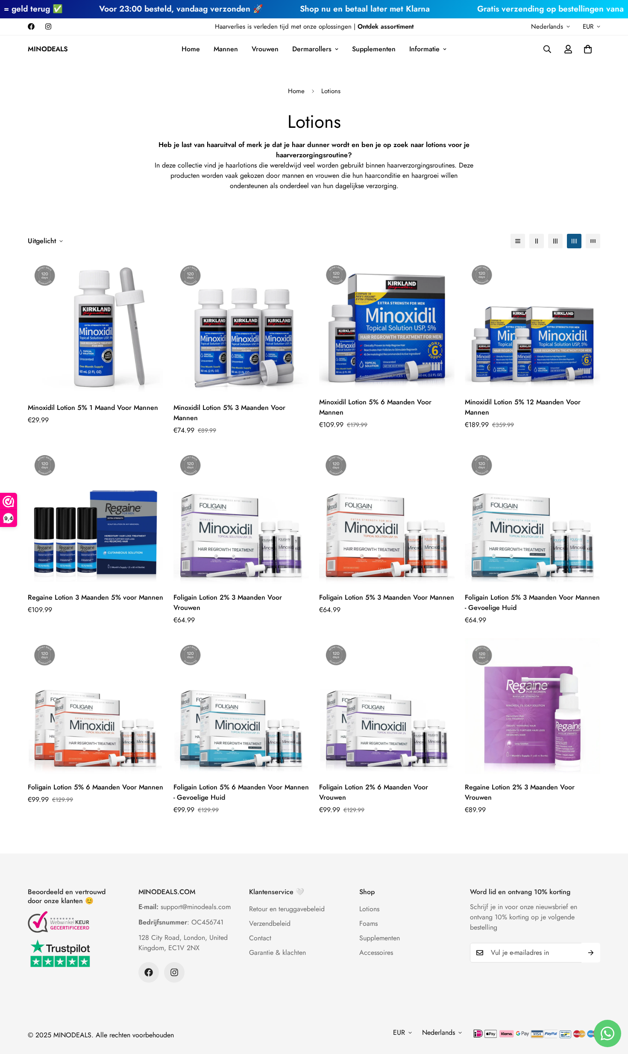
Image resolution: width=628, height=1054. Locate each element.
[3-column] (555, 241)
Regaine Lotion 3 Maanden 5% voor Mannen (95, 597)
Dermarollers (312, 49)
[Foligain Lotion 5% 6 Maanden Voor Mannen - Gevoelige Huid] (241, 706)
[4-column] (574, 241)
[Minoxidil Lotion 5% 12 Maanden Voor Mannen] (532, 324)
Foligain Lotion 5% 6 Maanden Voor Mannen (95, 787)
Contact (260, 938)
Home (191, 49)
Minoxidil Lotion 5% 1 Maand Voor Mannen (93, 407)
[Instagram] (48, 26)
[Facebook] (31, 26)
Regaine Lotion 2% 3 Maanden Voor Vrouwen (520, 792)
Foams (368, 923)
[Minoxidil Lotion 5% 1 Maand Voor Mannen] (95, 326)
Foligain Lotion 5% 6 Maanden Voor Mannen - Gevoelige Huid (241, 792)
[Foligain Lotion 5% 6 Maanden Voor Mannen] (95, 706)
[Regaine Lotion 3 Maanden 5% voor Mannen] (95, 516)
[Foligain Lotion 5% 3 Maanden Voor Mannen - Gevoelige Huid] (532, 516)
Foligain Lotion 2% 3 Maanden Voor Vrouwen (227, 602)
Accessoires (376, 952)
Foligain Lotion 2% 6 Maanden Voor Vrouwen (373, 792)
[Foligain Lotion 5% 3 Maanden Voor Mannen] (387, 516)
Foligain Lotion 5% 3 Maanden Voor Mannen (386, 597)
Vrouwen (265, 49)
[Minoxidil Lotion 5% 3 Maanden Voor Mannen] (241, 326)
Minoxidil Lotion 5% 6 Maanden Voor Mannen (375, 407)
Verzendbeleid (270, 923)
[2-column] (536, 241)
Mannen (226, 49)
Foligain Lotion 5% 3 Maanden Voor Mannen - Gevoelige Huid (532, 602)
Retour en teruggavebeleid (287, 909)
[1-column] (518, 241)
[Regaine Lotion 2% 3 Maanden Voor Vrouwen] (532, 706)
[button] (588, 49)
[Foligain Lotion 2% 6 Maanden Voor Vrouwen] (387, 706)
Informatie (424, 49)
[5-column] (593, 241)
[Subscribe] (590, 953)
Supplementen (374, 49)
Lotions (369, 909)
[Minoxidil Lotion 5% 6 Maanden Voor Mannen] (387, 324)
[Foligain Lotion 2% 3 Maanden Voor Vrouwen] (241, 516)
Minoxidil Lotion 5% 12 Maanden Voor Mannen (523, 407)
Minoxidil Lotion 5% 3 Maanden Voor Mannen (229, 413)
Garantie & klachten (277, 952)
